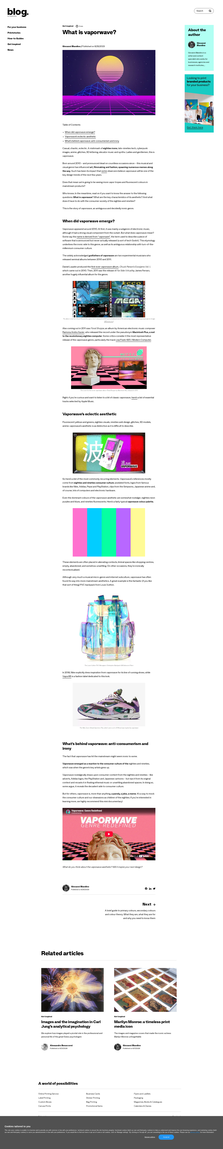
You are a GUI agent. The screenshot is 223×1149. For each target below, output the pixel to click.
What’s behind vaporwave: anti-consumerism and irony (92, 141)
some (104, 171)
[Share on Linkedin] (150, 889)
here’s (134, 398)
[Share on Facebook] (146, 888)
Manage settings (150, 1137)
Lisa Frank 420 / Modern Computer (133, 340)
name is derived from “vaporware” (93, 237)
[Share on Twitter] (154, 889)
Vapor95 (66, 676)
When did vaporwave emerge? (80, 132)
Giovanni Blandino (71, 47)
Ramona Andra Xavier (73, 332)
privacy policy (195, 1132)
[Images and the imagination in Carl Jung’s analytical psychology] (72, 990)
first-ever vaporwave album (104, 267)
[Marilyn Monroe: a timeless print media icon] (145, 990)
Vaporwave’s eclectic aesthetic (80, 137)
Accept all (166, 1137)
